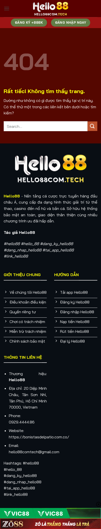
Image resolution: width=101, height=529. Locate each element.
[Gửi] (92, 126)
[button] (7, 8)
